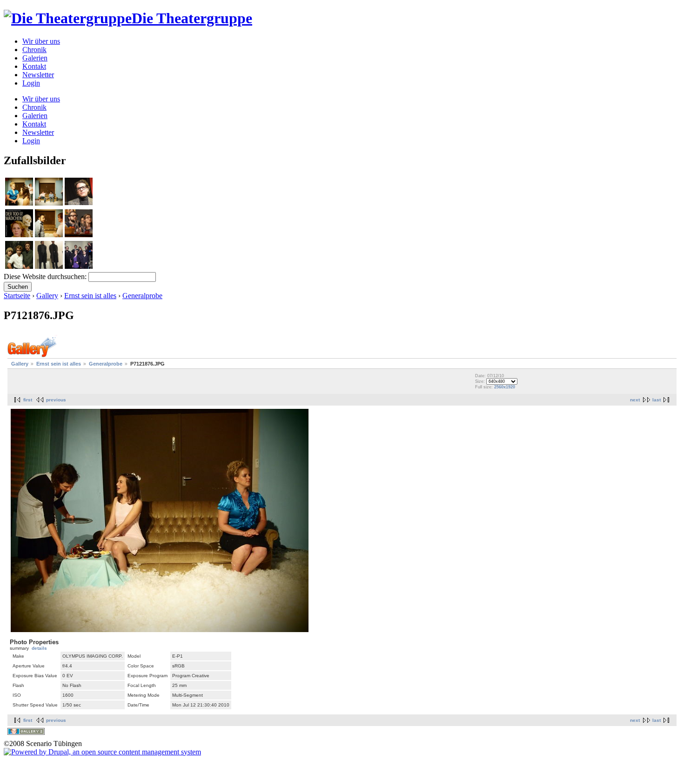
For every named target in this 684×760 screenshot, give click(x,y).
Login (31, 83)
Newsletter (38, 75)
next (635, 399)
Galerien (34, 58)
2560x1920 (504, 387)
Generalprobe (142, 296)
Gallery (47, 296)
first (27, 399)
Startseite (17, 296)
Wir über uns (41, 41)
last (656, 399)
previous (56, 399)
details (39, 648)
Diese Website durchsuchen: (46, 276)
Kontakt (34, 66)
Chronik (34, 49)
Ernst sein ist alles (90, 296)
